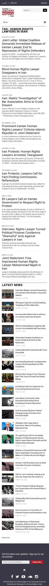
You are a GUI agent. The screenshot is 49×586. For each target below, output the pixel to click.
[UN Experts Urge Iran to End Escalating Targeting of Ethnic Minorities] (8, 306)
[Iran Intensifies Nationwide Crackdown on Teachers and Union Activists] (8, 318)
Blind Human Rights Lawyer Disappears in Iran (20, 70)
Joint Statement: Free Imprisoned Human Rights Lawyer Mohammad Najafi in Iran (21, 263)
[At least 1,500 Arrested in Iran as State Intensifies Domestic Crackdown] (8, 466)
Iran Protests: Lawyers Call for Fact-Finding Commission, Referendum (22, 177)
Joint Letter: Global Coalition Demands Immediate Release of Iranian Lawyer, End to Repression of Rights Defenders (23, 45)
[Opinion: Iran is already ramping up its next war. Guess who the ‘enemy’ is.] (8, 478)
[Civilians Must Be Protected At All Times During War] (8, 353)
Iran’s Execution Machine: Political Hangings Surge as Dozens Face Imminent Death (28, 413)
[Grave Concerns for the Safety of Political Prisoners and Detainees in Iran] (8, 513)
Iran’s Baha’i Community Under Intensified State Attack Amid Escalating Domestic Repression (28, 400)
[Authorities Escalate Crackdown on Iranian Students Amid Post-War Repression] (8, 341)
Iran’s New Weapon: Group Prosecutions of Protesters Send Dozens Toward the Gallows (31, 292)
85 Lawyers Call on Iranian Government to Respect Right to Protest (23, 202)
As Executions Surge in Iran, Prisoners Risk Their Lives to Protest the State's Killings (30, 376)
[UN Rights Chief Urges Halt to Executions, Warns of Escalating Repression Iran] (8, 426)
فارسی (4, 3)
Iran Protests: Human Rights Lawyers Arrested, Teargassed (22, 153)
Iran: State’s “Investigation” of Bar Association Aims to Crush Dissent (22, 102)
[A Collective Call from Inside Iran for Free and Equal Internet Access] (8, 390)
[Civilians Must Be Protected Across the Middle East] (8, 502)
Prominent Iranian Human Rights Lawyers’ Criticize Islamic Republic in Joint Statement (23, 129)
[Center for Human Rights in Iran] (8, 12)
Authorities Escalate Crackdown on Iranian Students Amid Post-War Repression (29, 340)
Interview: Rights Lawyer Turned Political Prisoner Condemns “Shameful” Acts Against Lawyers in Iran (23, 234)
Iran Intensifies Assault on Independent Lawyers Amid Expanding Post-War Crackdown (30, 364)
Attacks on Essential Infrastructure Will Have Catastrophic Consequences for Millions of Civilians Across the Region (30, 452)
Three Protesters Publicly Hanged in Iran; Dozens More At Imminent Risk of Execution (30, 488)
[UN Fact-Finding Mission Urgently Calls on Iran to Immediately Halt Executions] (8, 329)
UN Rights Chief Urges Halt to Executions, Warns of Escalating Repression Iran (28, 425)
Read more (6, 538)
